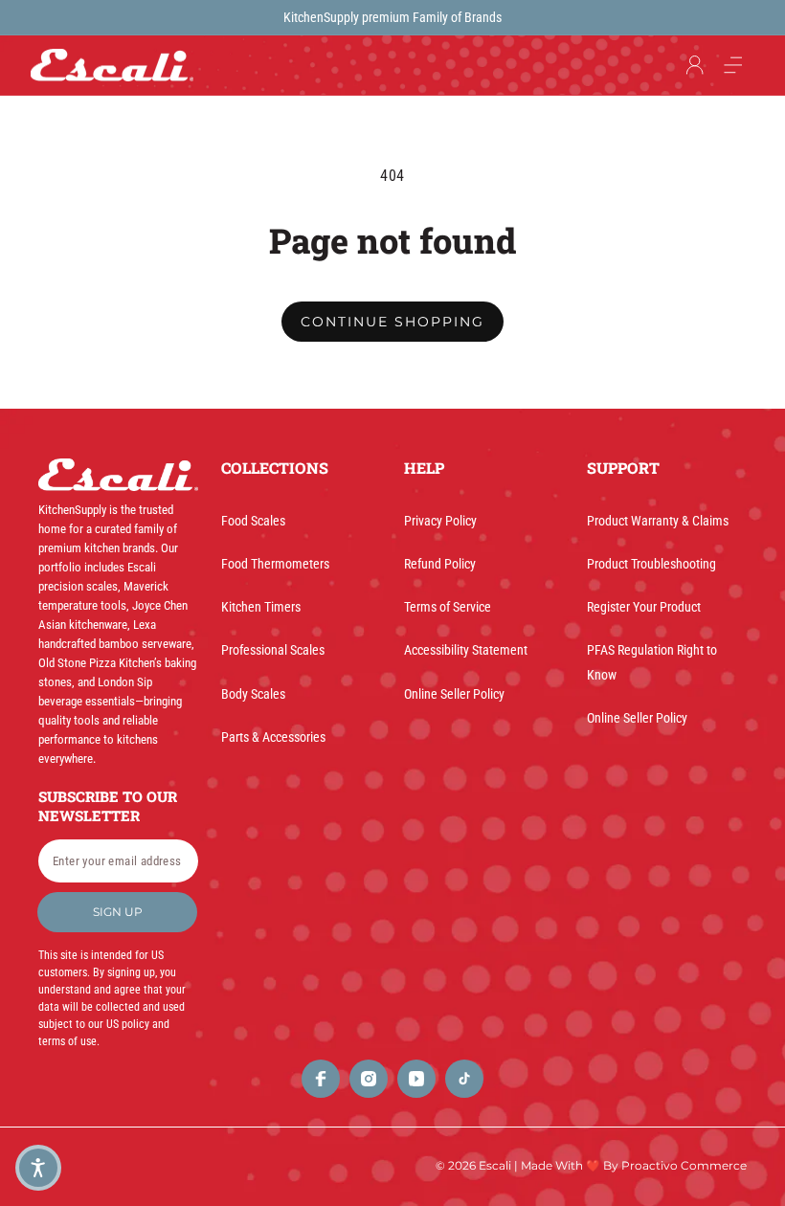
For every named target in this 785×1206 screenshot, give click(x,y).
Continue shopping (392, 321)
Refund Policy (440, 563)
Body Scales (253, 694)
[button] (733, 65)
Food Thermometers (275, 563)
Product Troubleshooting (651, 563)
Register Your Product (644, 606)
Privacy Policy (440, 520)
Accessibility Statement (465, 650)
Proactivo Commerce (684, 1165)
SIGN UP (118, 911)
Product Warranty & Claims (658, 520)
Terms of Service (447, 606)
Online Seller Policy (454, 694)
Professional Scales (273, 650)
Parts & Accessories (273, 737)
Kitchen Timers (261, 606)
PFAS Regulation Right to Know (652, 661)
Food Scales (253, 520)
